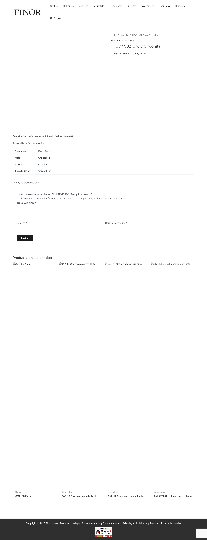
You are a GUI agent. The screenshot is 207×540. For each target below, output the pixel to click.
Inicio (113, 35)
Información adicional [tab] (41, 136)
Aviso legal (128, 523)
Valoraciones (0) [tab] (64, 136)
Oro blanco (44, 157)
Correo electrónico (116, 223)
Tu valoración (26, 203)
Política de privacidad (147, 523)
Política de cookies (171, 523)
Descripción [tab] (19, 136)
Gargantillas (123, 35)
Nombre (22, 223)
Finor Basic (117, 40)
